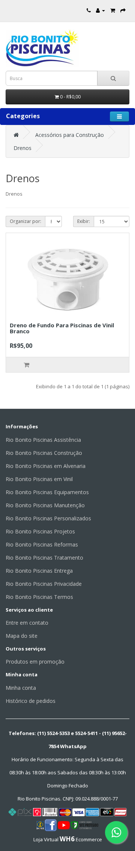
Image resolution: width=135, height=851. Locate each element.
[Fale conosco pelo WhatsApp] (116, 832)
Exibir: (83, 221)
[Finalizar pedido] (123, 10)
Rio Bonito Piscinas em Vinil (39, 479)
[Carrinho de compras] (112, 10)
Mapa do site (22, 635)
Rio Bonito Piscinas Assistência (43, 439)
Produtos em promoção (35, 661)
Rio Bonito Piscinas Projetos (40, 531)
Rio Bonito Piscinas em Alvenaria (46, 465)
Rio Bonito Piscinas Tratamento (44, 557)
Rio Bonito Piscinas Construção (44, 452)
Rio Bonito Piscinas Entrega (39, 570)
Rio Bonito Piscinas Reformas (42, 544)
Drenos (23, 147)
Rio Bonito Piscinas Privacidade (44, 583)
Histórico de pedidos (31, 700)
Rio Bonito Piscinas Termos (39, 596)
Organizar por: (25, 221)
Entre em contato (27, 622)
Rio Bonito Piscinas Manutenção (45, 505)
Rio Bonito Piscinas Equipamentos (47, 492)
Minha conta (21, 687)
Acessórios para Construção (69, 134)
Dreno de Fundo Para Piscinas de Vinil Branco (62, 328)
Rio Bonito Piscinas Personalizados (48, 518)
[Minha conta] (100, 10)
